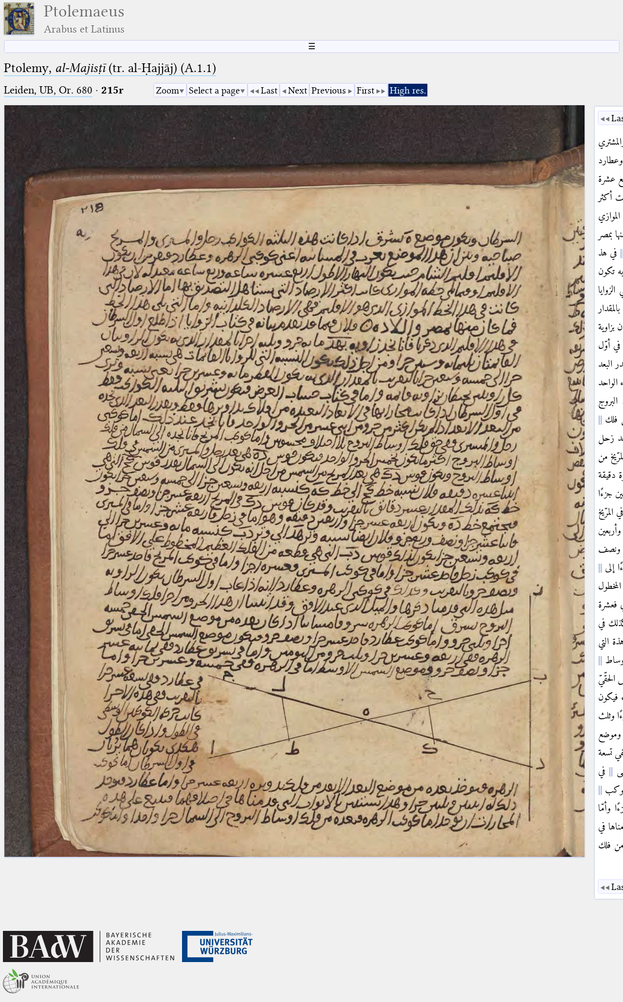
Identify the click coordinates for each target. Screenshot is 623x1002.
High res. (408, 90)
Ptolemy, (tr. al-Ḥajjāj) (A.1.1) (110, 68)
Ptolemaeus (84, 19)
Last (269, 90)
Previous (329, 90)
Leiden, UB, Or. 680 (48, 89)
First (365, 90)
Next (297, 90)
